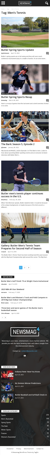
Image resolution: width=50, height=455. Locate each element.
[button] (46, 3)
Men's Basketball (7, 141)
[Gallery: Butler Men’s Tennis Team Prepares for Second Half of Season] (25, 228)
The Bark (4, 426)
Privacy (18, 449)
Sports (4, 190)
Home (2, 9)
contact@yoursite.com (29, 351)
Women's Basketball (8, 437)
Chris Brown (5, 313)
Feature (4, 46)
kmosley (4, 100)
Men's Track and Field (8, 94)
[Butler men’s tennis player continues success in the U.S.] (25, 176)
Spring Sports (6, 422)
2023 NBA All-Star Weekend (12, 289)
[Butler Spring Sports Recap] (25, 79)
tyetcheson (5, 53)
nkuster (4, 284)
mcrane (4, 292)
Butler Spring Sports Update (17, 49)
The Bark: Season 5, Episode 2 (17, 144)
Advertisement (29, 449)
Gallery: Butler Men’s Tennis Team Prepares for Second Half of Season (21, 247)
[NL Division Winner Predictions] (7, 386)
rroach (3, 252)
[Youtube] (25, 356)
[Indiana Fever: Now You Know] (7, 375)
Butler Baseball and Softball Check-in (31, 395)
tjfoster (4, 147)
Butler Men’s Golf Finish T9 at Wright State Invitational (24, 281)
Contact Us (39, 449)
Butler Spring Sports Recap (16, 97)
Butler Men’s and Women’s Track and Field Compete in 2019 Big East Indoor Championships (24, 298)
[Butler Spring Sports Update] (25, 32)
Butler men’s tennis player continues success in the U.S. (22, 195)
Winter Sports (6, 430)
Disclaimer (10, 449)
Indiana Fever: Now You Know (27, 371)
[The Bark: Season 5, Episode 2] (25, 126)
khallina (4, 199)
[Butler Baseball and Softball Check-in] (7, 398)
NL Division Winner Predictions (28, 383)
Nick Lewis (5, 303)
